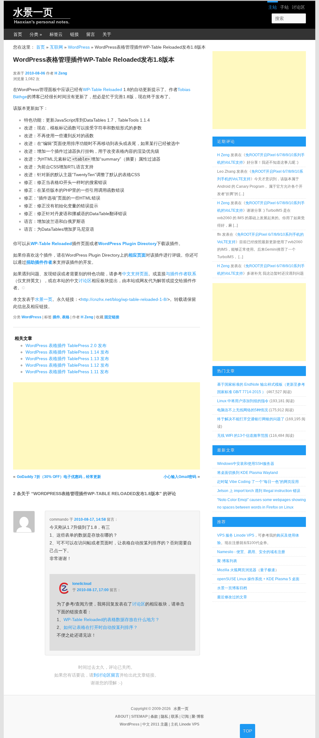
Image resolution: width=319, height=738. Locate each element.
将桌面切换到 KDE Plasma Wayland (247, 472)
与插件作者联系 (181, 273)
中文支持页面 (135, 273)
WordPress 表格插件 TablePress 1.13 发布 (67, 358)
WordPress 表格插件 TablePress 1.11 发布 (67, 371)
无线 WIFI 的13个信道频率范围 (242, 435)
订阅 (185, 716)
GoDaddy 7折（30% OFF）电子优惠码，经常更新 (59, 477)
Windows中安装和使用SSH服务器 (245, 463)
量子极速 (267, 570)
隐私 (164, 716)
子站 (284, 7)
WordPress (79, 47)
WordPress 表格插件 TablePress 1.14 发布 (67, 352)
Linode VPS (189, 724)
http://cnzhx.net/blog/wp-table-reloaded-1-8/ (124, 299)
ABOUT (121, 716)
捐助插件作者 (39, 262)
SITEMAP (139, 716)
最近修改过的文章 (232, 597)
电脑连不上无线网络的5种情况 (242, 410)
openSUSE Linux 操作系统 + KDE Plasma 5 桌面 (258, 579)
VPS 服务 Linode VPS (235, 535)
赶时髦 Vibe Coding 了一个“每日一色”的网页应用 (258, 482)
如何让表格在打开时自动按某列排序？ (101, 627)
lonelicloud (81, 583)
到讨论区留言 (106, 675)
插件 (56, 317)
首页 (17, 34)
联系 (175, 716)
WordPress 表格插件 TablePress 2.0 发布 (66, 345)
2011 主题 (159, 724)
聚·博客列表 (227, 561)
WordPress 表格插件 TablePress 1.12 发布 (67, 365)
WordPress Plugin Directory (127, 243)
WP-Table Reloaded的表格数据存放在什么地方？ (112, 619)
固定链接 (111, 317)
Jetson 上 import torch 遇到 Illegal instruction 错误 (258, 491)
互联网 (56, 47)
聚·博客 (198, 716)
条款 (154, 716)
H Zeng (61, 73)
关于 (106, 34)
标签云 (56, 34)
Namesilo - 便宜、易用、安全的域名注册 (251, 552)
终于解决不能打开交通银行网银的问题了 (250, 419)
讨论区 (298, 7)
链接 (74, 34)
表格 (65, 317)
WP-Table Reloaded (102, 89)
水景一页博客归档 (232, 588)
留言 (90, 34)
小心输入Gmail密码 (180, 477)
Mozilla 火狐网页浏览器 (236, 570)
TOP (247, 730)
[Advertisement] (106, 426)
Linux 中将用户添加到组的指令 (243, 401)
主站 (272, 7)
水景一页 (33, 12)
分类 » (36, 34)
